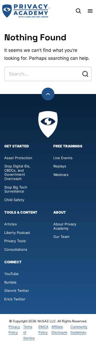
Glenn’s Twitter (16, 290)
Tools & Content (20, 212)
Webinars (61, 174)
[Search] (78, 11)
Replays (59, 166)
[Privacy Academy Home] (26, 11)
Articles (10, 224)
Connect (13, 262)
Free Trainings (67, 146)
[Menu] (90, 11)
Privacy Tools (15, 241)
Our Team (61, 236)
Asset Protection (18, 158)
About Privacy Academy (64, 226)
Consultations (15, 249)
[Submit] (85, 74)
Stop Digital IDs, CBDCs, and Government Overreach (17, 172)
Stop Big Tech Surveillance (16, 189)
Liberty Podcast (17, 232)
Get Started (16, 146)
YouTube (11, 274)
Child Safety (14, 200)
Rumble (10, 282)
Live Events (63, 158)
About (59, 212)
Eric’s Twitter (14, 299)
